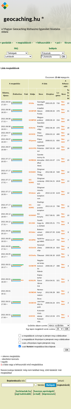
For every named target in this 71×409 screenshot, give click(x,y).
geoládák (6, 43)
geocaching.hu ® (24, 20)
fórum (68, 43)
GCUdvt (32, 232)
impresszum (49, 394)
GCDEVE (32, 303)
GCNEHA (32, 292)
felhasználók (43, 43)
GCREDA (32, 160)
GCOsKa (32, 255)
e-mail (37, 394)
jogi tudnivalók (23, 394)
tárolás (41, 385)
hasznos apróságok (44, 391)
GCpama (32, 140)
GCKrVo (32, 128)
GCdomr (32, 193)
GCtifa (31, 103)
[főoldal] (5, 6)
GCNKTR (32, 266)
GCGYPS (32, 148)
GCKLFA (32, 280)
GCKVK (32, 316)
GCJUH (32, 223)
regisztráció (63, 385)
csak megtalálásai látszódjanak (38, 347)
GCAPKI (32, 240)
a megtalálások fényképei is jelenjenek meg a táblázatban (46, 339)
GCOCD (32, 134)
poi (58, 43)
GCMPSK (32, 120)
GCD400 (32, 172)
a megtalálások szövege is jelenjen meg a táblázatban (44, 336)
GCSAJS (32, 248)
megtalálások (24, 43)
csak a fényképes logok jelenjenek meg (38, 343)
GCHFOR (32, 111)
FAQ (16, 48)
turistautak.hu (23, 391)
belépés (53, 48)
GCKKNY (32, 215)
